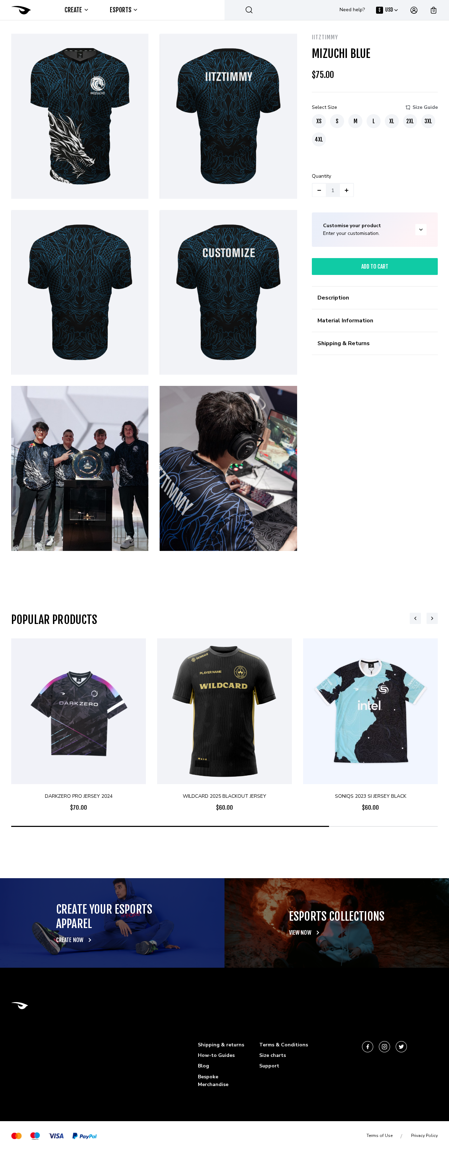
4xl (319, 139)
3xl (428, 121)
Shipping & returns (221, 1044)
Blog (203, 1066)
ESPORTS (121, 10)
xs (319, 121)
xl (391, 121)
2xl (410, 121)
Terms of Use (380, 1135)
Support (269, 1066)
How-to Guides (216, 1055)
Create (73, 10)
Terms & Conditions (283, 1044)
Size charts (272, 1055)
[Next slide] (432, 618)
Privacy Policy (424, 1135)
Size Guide (425, 107)
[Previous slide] (415, 618)
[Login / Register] (414, 10)
